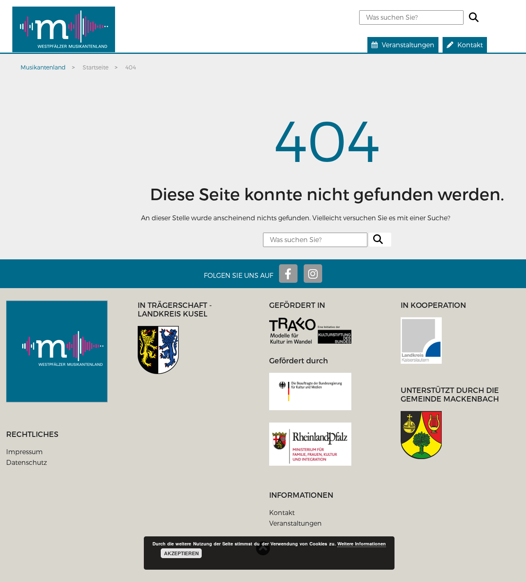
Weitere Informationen (361, 543)
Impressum (24, 451)
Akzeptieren (181, 553)
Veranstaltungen (295, 523)
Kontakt (282, 512)
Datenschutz (26, 462)
